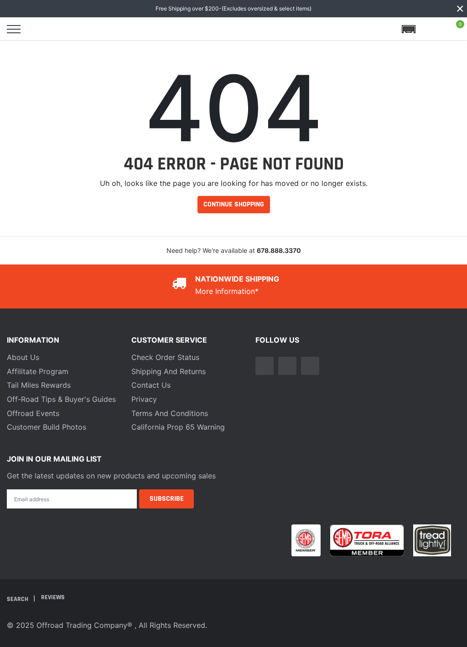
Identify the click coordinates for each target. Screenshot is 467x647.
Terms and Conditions (169, 413)
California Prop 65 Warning (178, 426)
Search (18, 599)
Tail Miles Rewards (39, 385)
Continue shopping (233, 204)
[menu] (14, 29)
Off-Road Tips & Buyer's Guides (61, 399)
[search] (37, 29)
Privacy (144, 399)
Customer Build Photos (46, 426)
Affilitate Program (37, 371)
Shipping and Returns (168, 371)
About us (23, 357)
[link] (264, 366)
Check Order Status (165, 357)
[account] (432, 29)
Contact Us (151, 385)
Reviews (53, 597)
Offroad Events (33, 413)
